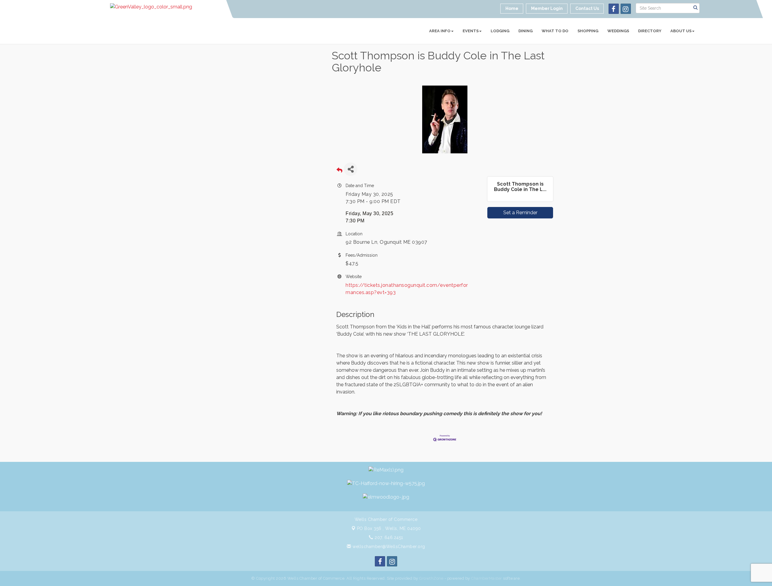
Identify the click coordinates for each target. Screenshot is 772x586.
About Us (680, 31)
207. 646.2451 (388, 537)
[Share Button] (350, 169)
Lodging (500, 31)
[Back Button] (339, 171)
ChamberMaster (486, 578)
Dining (525, 31)
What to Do (555, 31)
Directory (649, 31)
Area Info (440, 31)
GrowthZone (431, 578)
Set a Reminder (520, 212)
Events (471, 31)
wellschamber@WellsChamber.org (388, 546)
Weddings (618, 31)
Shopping (587, 31)
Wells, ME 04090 (389, 528)
